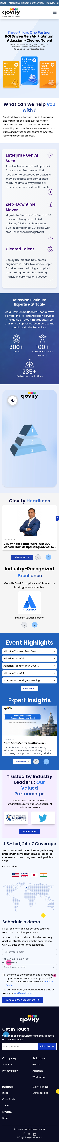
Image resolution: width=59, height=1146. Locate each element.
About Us (7, 1064)
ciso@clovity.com (23, 993)
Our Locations (40, 1093)
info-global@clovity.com (29, 1137)
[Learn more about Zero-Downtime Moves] (50, 236)
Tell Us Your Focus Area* (16, 959)
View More (20, 557)
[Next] (48, 557)
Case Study (8, 1099)
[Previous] (38, 557)
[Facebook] (24, 1134)
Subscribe (45, 1046)
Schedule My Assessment (20, 1000)
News (5, 1118)
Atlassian (38, 1070)
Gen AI (36, 1064)
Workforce (39, 1077)
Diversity (7, 1111)
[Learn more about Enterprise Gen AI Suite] (50, 192)
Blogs (5, 1093)
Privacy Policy (10, 1070)
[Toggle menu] (55, 12)
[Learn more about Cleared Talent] (50, 281)
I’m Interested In (9, 962)
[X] (29, 1134)
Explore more (29, 831)
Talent (6, 1105)
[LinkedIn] (34, 1134)
